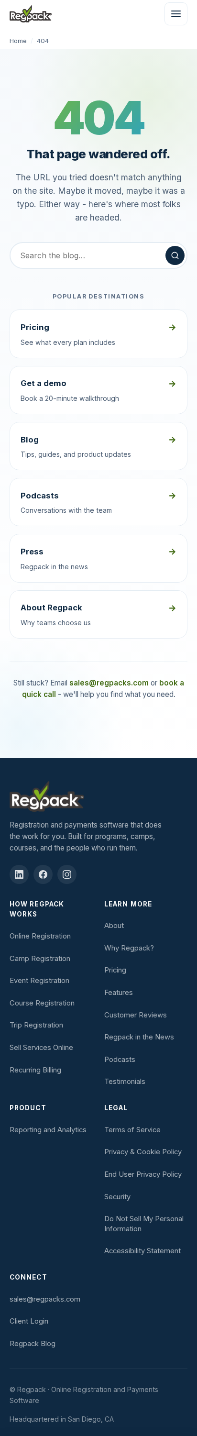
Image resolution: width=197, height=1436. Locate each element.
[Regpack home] (31, 13)
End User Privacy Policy (143, 1174)
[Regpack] (98, 796)
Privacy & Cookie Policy (143, 1152)
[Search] (175, 255)
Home (18, 40)
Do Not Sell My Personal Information (144, 1224)
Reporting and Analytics (48, 1130)
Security (117, 1197)
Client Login (29, 1321)
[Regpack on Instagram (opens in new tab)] (67, 874)
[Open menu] (175, 13)
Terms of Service (132, 1130)
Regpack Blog (32, 1343)
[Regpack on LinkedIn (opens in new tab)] (19, 874)
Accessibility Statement (142, 1251)
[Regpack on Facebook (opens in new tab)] (43, 874)
